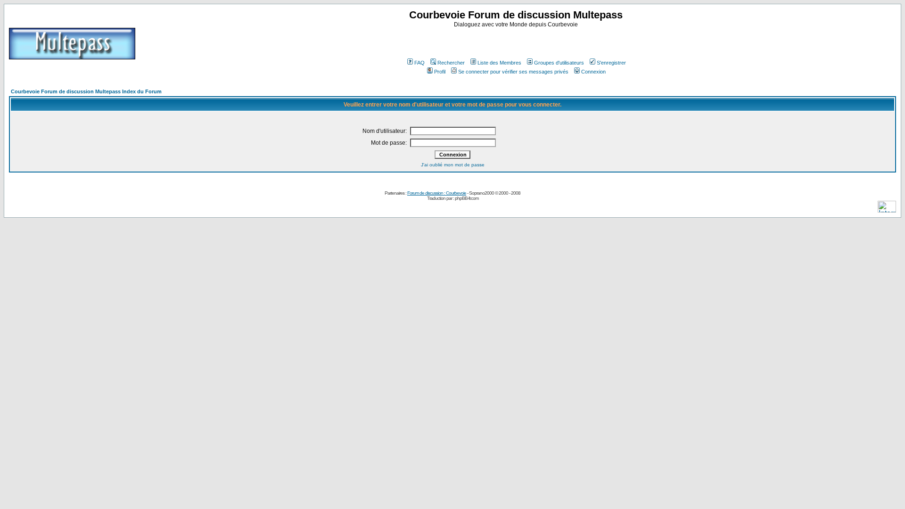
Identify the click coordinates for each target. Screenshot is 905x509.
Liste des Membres (499, 63)
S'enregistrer (611, 63)
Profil (439, 71)
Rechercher (451, 63)
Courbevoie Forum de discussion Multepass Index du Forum (86, 91)
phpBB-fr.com (466, 198)
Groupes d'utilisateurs (559, 63)
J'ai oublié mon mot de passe (453, 164)
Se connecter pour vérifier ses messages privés (513, 71)
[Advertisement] (517, 42)
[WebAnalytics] (887, 210)
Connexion (593, 71)
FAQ (419, 63)
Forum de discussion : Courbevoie (436, 193)
